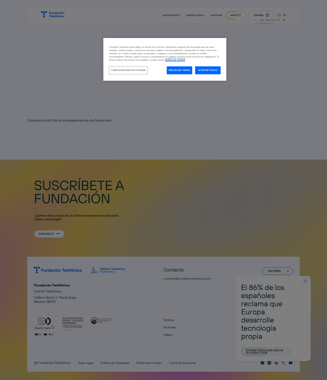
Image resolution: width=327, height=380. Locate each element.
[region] (164, 59)
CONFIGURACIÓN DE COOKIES (128, 70)
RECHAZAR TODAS (179, 70)
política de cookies (175, 60)
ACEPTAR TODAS (207, 70)
